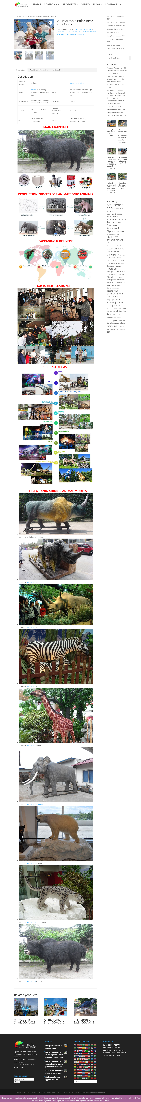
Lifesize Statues (63, 34)
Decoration (114, 252)
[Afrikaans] (75, 1045)
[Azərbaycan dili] (89, 1045)
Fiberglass (112, 268)
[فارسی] (86, 1067)
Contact (111, 5)
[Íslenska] (92, 1056)
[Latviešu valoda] (89, 1062)
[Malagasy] (77, 1064)
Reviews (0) (57, 70)
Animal (81, 83)
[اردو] (92, 1075)
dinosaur (122, 255)
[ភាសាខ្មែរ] (95, 1059)
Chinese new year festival (114, 243)
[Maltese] (86, 1064)
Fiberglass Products (116, 282)
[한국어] (75, 1062)
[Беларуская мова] (95, 1045)
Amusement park (63, 32)
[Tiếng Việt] (75, 1078)
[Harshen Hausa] (75, 1056)
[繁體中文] (95, 1078)
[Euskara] (92, 1045)
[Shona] (92, 1070)
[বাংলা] (75, 1048)
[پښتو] (83, 1067)
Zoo (84, 34)
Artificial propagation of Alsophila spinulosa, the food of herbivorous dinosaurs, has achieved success (115, 81)
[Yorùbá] (86, 1078)
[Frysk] (77, 1053)
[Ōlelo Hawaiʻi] (77, 1056)
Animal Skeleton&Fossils (114, 212)
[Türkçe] (86, 1075)
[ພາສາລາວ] (83, 1062)
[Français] (75, 1053)
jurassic (111, 302)
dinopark (113, 254)
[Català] (83, 1048)
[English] (83, 1051)
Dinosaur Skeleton (115, 263)
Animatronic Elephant (35, 804)
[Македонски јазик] (75, 1064)
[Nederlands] (80, 1051)
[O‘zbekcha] (95, 1075)
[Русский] (77, 1070)
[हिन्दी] (83, 1056)
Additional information (39, 70)
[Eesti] (89, 1051)
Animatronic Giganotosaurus (115, 230)
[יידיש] (83, 1078)
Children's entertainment (115, 238)
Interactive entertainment (115, 292)
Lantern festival (118, 309)
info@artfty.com (114, 1048)
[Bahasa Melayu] (80, 1064)
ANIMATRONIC (51, 491)
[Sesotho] (89, 1070)
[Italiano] (80, 1059)
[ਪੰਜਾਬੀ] (95, 1067)
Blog (96, 5)
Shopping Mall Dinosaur (116, 320)
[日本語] (83, 1059)
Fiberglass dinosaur (116, 271)
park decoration (116, 318)
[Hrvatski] (95, 1048)
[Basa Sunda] (89, 1073)
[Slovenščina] (80, 1073)
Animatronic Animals (26, 16)
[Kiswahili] (92, 1073)
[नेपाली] (77, 1067)
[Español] (86, 1073)
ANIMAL (68, 491)
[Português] (92, 1067)
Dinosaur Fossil (114, 257)
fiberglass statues (114, 285)
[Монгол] (95, 1064)
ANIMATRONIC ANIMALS (75, 194)
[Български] (80, 1048)
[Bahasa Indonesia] (75, 1059)
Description (20, 70)
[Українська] (89, 1075)
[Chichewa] (89, 1048)
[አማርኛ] (80, 1045)
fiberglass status (113, 288)
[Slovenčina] (77, 1073)
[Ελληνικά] (89, 1053)
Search (109, 54)
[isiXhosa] (80, 1078)
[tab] (21, 70)
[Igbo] (95, 1056)
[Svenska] (95, 1073)
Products (69, 5)
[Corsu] (92, 1048)
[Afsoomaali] (83, 1073)
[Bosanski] (77, 1048)
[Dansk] (77, 1051)
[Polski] (89, 1067)
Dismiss (106, 1101)
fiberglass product (115, 279)
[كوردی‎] (77, 1062)
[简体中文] (92, 1078)
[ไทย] (83, 1075)
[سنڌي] (95, 1070)
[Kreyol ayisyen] (95, 1053)
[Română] (75, 1070)
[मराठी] (92, 1064)
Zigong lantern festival (118, 329)
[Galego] (80, 1053)
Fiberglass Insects (115, 277)
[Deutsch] (86, 1053)
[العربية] (83, 1045)
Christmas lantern (112, 246)
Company (50, 5)
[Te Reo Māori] (89, 1064)
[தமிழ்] (77, 1075)
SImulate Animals (76, 34)
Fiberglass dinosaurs (115, 274)
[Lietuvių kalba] (92, 1062)
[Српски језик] (86, 1070)
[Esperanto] (86, 1051)
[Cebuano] (86, 1048)
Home (37, 5)
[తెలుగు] (80, 1075)
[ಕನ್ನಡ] (89, 1059)
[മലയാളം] (83, 1064)
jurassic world (114, 307)
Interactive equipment (113, 298)
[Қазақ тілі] (92, 1059)
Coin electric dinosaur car (116, 248)
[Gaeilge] (77, 1059)
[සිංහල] (75, 1073)
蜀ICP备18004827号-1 (97, 1092)
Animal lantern (118, 208)
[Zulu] (89, 1078)
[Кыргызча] (80, 1062)
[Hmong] (86, 1056)
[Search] (130, 58)
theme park (113, 326)
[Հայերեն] (86, 1045)
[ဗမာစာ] (75, 1067)
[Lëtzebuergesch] (95, 1062)
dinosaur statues (114, 266)
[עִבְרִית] (80, 1056)
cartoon (119, 234)
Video (86, 5)
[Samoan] (80, 1070)
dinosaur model (115, 260)
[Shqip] (77, 1045)
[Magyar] (89, 1056)
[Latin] (86, 1062)
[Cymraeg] (77, 1078)
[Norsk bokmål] (80, 1067)
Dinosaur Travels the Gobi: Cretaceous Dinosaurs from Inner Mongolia (117, 70)
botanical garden (111, 234)
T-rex (124, 323)
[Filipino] (92, 1051)
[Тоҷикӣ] (75, 1075)
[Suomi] (95, 1051)
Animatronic (75, 32)
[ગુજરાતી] (92, 1053)
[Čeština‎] (75, 1051)
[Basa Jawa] (86, 1059)
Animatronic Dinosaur (114, 223)
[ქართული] (83, 1053)
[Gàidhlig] (83, 1070)
